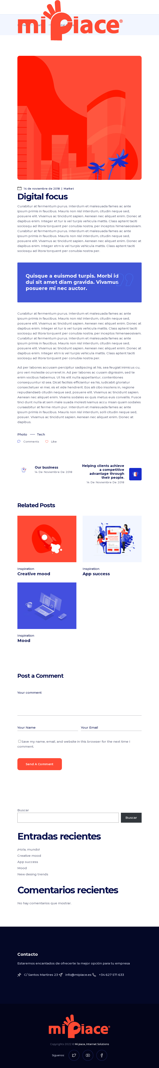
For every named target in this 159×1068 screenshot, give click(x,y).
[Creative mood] (46, 539)
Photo (22, 434)
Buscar (23, 810)
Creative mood (33, 573)
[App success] (112, 539)
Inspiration (25, 569)
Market (69, 188)
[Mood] (46, 605)
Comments (31, 441)
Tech (41, 434)
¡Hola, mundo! (28, 849)
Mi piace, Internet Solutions (92, 1044)
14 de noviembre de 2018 (41, 188)
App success (96, 573)
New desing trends (32, 874)
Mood (23, 640)
